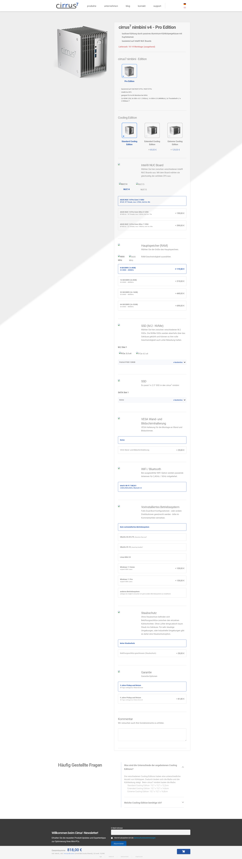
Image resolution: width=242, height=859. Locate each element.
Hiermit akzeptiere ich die (135, 838)
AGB (100, 857)
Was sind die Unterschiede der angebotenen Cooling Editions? (150, 767)
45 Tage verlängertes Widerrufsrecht (131, 700)
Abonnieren (119, 843)
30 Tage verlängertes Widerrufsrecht (131, 688)
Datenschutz (125, 857)
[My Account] (168, 5)
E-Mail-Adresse (117, 828)
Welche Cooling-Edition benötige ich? (143, 802)
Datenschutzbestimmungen (145, 838)
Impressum (139, 857)
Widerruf (111, 857)
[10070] (183, 851)
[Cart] (179, 5)
